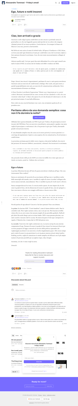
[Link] (9, 36)
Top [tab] (13, 335)
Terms (44, 395)
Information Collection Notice (38, 366)
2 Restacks (29, 268)
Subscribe (65, 3)
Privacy (40, 395)
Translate (14, 8)
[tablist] (17, 284)
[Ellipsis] (66, 299)
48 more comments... (16, 328)
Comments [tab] (15, 284)
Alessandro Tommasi (20, 19)
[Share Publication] (59, 2)
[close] (53, 337)
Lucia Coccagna (19, 315)
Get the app (46, 399)
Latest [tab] (17, 335)
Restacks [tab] (21, 284)
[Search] (55, 2)
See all (14, 371)
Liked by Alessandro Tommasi (22, 300)
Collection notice (51, 395)
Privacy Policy (50, 366)
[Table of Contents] (2, 203)
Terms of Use (46, 365)
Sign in (73, 3)
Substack (31, 402)
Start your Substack (35, 399)
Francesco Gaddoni (20, 299)
